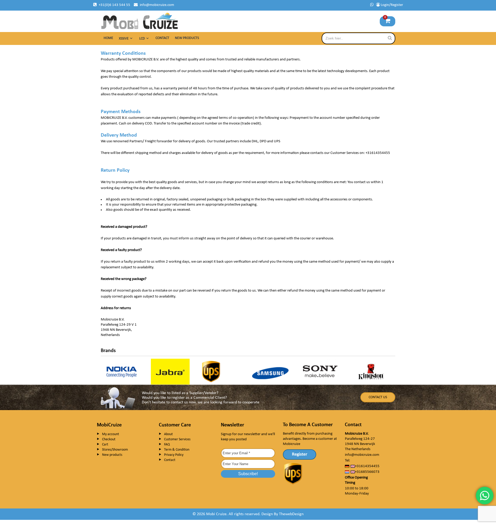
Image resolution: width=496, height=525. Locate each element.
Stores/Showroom (115, 450)
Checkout (108, 439)
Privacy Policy (173, 455)
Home (108, 38)
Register (299, 454)
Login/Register (391, 5)
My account (110, 434)
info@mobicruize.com (157, 5)
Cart (105, 444)
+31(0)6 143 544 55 (114, 5)
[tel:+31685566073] (372, 5)
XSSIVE (124, 39)
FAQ (167, 444)
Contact (162, 38)
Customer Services (177, 439)
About (168, 434)
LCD (142, 39)
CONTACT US (378, 397)
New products (187, 38)
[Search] (390, 38)
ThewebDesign (291, 514)
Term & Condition (176, 450)
